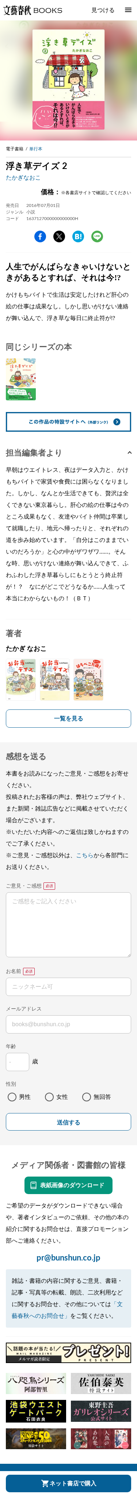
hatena (78, 236)
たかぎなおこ (23, 178)
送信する (68, 1122)
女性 (62, 1097)
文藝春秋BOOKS (32, 10)
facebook (40, 236)
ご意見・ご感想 (24, 886)
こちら (85, 855)
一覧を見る (68, 718)
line (97, 236)
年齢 (11, 1046)
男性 (25, 1097)
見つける (103, 10)
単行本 (35, 149)
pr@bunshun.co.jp (68, 1258)
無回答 (102, 1097)
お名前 (13, 971)
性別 (11, 1084)
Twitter (59, 236)
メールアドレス (24, 1009)
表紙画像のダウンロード (72, 1185)
